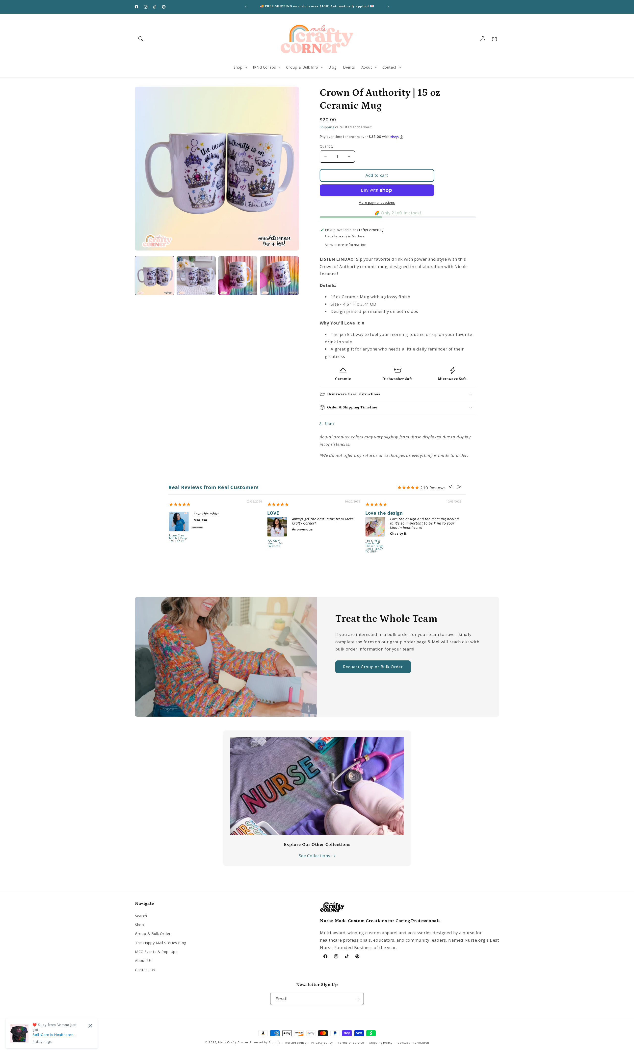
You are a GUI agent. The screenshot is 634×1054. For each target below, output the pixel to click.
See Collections (314, 855)
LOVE (273, 513)
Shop (139, 924)
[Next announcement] (388, 7)
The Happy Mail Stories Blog (160, 942)
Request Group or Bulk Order (373, 667)
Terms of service (351, 1042)
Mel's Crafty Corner (233, 1042)
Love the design (384, 513)
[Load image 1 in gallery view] (154, 275)
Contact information (413, 1042)
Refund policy (295, 1042)
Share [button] (330, 423)
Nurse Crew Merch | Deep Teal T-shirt (178, 538)
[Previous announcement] (245, 7)
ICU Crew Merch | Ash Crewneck (275, 543)
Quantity (327, 146)
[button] (140, 39)
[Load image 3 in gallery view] (237, 275)
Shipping (327, 127)
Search (141, 915)
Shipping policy (381, 1042)
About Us (143, 960)
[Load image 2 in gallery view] (196, 275)
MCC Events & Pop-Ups (156, 951)
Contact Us (145, 969)
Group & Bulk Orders (154, 933)
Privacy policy (322, 1042)
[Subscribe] (358, 999)
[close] (90, 1025)
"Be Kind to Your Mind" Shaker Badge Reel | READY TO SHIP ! (374, 546)
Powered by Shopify (265, 1042)
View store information (346, 244)
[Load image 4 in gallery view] (279, 275)
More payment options (377, 202)
